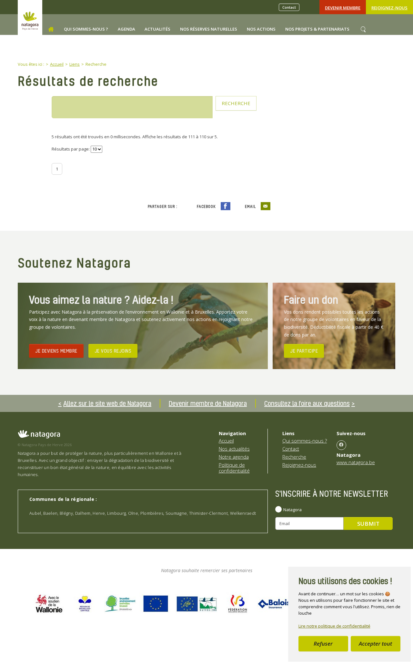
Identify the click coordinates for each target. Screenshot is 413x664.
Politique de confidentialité (234, 468)
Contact (289, 7)
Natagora (292, 510)
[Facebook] (341, 445)
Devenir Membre (342, 8)
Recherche (294, 457)
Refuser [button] (323, 643)
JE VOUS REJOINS (113, 351)
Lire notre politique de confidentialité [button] (334, 626)
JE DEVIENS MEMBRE (56, 351)
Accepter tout (375, 643)
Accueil (226, 440)
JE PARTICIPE (304, 351)
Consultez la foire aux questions (307, 403)
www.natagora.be (356, 462)
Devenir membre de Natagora (208, 403)
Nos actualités (234, 448)
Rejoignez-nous (389, 8)
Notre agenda (234, 457)
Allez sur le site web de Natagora (107, 403)
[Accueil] (51, 29)
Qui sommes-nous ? (304, 440)
